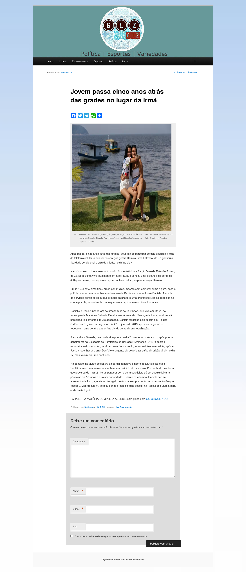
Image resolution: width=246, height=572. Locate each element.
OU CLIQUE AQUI (157, 399)
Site (75, 526)
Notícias (88, 407)
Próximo (193, 72)
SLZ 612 (101, 407)
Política (113, 61)
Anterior (179, 72)
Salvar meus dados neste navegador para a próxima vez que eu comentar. (111, 536)
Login (125, 61)
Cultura (62, 61)
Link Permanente (123, 407)
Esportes (98, 61)
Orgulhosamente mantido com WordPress (123, 559)
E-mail (78, 509)
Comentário (79, 441)
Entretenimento (80, 61)
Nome (78, 491)
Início (50, 61)
